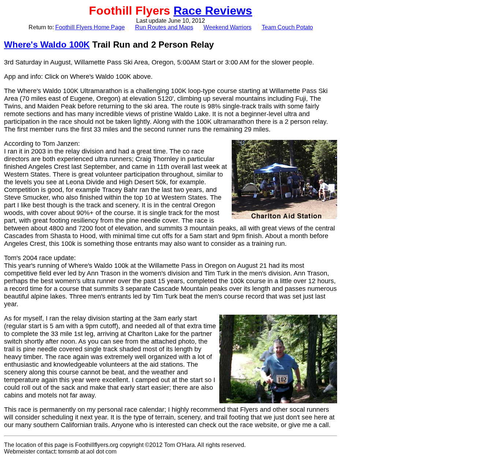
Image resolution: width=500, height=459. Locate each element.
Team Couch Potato (287, 27)
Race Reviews (212, 10)
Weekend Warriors (227, 27)
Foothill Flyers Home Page (90, 27)
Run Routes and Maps (164, 27)
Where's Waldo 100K (47, 44)
